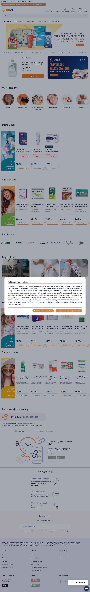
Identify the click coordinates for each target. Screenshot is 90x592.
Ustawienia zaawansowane (43, 310)
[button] (86, 588)
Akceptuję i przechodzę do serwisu (68, 310)
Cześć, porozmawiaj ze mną (78, 582)
